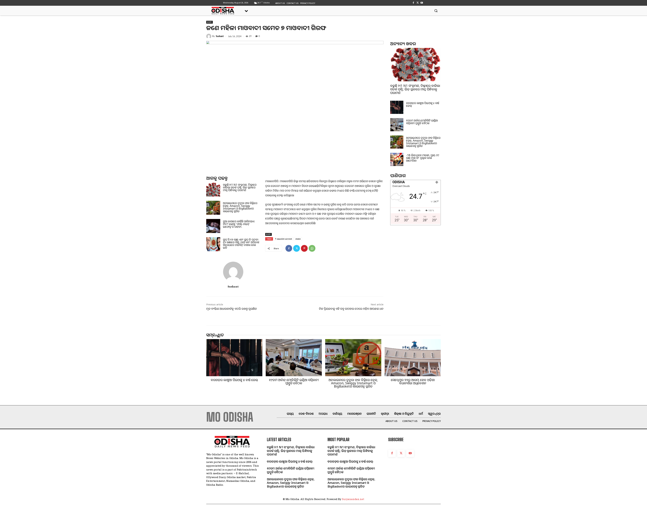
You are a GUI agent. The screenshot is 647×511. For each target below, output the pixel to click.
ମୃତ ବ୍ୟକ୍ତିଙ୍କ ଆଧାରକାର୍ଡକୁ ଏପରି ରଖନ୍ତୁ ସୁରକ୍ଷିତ (231, 309)
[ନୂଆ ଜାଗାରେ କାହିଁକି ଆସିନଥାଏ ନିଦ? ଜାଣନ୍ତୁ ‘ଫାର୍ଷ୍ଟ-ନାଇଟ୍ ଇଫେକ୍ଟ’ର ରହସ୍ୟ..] (213, 226)
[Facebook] (413, 3)
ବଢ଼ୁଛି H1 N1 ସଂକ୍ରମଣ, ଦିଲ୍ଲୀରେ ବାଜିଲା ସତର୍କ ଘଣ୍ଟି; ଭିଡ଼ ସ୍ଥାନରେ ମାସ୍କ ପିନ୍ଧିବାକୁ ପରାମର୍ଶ (239, 187)
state (298, 238)
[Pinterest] (304, 248)
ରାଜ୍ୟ (209, 22)
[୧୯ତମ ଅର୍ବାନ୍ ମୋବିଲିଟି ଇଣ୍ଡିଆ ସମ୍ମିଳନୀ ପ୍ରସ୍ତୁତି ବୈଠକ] (396, 124)
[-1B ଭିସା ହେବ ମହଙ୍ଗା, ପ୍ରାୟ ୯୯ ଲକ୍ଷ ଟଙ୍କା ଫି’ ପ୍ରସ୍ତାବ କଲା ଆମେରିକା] (396, 159)
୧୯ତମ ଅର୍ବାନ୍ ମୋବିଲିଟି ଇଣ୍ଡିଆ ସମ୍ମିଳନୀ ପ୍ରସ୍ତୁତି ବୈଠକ (422, 122)
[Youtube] (422, 3)
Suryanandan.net (353, 499)
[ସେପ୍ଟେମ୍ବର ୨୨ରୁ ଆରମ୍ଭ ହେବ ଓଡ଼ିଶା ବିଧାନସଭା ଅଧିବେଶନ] (413, 357)
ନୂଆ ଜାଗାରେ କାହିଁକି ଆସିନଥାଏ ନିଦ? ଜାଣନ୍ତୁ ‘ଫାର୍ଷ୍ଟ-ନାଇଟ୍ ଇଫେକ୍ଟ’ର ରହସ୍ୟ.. (238, 224)
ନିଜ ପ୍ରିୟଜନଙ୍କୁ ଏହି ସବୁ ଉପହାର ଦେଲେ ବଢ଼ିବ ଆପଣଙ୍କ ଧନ (351, 309)
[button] (436, 11)
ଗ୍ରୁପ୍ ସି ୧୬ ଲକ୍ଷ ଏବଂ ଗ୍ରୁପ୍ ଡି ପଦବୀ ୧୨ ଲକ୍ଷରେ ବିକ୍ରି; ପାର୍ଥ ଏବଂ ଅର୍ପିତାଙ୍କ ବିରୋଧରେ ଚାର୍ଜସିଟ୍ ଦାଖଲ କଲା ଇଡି (241, 244)
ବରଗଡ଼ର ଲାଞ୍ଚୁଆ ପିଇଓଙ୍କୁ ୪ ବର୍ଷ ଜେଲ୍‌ (422, 104)
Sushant (220, 36)
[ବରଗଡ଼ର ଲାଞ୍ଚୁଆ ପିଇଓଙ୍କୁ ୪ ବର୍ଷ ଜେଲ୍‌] (396, 107)
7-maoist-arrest (283, 238)
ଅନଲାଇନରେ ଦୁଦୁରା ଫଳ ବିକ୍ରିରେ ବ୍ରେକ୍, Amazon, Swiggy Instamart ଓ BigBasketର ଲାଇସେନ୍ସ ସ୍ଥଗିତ (240, 207)
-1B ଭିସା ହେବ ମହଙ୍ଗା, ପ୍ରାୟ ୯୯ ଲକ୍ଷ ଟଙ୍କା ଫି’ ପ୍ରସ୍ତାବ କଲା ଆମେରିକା (422, 157)
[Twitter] (417, 3)
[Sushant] (209, 36)
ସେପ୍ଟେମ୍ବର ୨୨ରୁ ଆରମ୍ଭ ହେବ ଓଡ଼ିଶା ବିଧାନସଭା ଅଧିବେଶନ (413, 381)
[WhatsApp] (312, 248)
